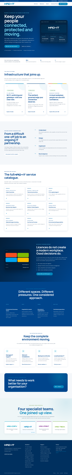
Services (36, 3)
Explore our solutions (26, 46)
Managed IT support (29, 456)
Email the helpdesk (44, 460)
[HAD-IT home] (9, 4)
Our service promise (44, 455)
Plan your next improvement (12, 46)
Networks (42, 3)
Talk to (59, 386)
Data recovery (28, 462)
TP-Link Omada (28, 447)
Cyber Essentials (28, 453)
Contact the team (44, 458)
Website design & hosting (45, 453)
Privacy (54, 473)
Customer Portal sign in (45, 449)
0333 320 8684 (53, 0)
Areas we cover (28, 467)
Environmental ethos (44, 456)
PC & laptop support (29, 458)
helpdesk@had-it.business (63, 0)
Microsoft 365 (28, 451)
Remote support (43, 447)
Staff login (66, 473)
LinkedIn (61, 473)
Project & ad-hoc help (45, 451)
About (47, 3)
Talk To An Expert (63, 3)
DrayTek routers (28, 449)
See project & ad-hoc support (12, 154)
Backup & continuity (29, 465)
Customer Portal (54, 3)
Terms (58, 473)
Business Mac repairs (29, 460)
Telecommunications (29, 455)
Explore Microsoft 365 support (45, 273)
